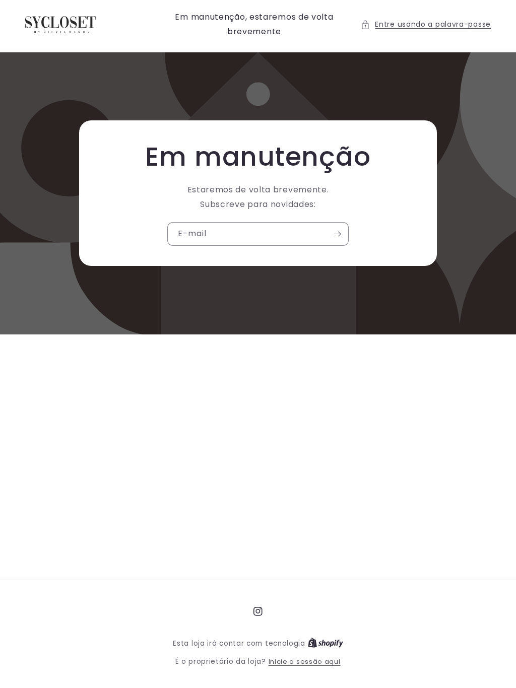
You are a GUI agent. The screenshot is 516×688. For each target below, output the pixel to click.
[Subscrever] (337, 234)
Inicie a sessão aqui (305, 661)
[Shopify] (325, 643)
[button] (426, 24)
